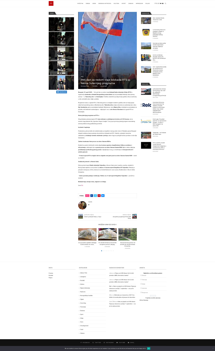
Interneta (144, 288)
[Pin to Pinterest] (99, 195)
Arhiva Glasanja (144, 300)
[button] (80, 239)
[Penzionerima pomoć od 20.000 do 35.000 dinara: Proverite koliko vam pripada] (127, 234)
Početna (80, 3)
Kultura (116, 3)
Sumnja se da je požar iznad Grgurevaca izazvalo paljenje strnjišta (159, 45)
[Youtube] (160, 3)
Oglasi (147, 3)
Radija (143, 284)
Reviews (82, 310)
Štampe (144, 275)
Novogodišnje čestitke (86, 295)
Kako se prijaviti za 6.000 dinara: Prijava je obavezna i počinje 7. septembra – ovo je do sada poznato (122, 288)
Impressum (139, 3)
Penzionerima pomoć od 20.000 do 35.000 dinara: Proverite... (127, 244)
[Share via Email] (102, 195)
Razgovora (145, 292)
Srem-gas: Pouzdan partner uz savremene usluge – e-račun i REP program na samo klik (159, 122)
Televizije (144, 279)
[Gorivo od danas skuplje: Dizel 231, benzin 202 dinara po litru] (146, 57)
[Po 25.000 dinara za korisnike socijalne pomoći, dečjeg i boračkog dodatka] (107, 234)
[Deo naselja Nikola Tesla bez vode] (146, 20)
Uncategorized (84, 325)
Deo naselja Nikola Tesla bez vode (158, 18)
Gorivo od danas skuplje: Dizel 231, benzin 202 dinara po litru (159, 57)
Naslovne (82, 292)
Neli (110, 286)
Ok (148, 348)
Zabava (130, 3)
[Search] (165, 3)
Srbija (88, 3)
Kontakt (51, 275)
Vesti (81, 329)
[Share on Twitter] (95, 195)
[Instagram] (158, 3)
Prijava (50, 277)
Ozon (87, 86)
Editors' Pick (83, 273)
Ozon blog (83, 303)
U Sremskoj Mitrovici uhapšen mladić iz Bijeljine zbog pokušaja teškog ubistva (159, 33)
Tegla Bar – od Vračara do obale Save (159, 133)
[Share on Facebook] (91, 195)
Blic (82, 185)
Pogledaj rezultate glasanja (153, 298)
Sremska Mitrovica (104, 3)
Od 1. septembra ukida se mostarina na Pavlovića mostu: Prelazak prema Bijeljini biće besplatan (159, 71)
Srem (94, 3)
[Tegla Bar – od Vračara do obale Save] (146, 135)
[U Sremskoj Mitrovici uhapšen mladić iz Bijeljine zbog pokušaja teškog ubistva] (146, 32)
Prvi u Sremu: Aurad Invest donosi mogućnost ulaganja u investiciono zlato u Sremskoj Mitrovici (159, 146)
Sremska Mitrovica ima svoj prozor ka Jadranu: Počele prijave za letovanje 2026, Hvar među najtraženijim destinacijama (159, 107)
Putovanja (83, 307)
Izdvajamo (83, 276)
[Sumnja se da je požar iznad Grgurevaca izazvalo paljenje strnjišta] (146, 45)
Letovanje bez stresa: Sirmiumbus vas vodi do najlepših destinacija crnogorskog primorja (159, 92)
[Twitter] (156, 3)
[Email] (162, 3)
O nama (51, 273)
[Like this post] (87, 195)
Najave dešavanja (85, 288)
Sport (124, 3)
